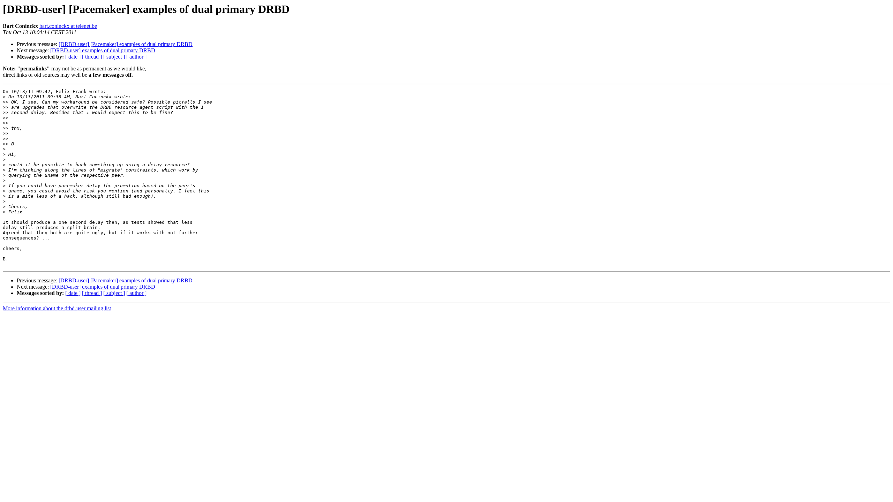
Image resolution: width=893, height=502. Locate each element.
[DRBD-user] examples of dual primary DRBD (102, 50)
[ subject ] (114, 57)
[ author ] (136, 57)
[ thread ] (92, 57)
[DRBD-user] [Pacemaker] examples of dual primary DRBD (126, 44)
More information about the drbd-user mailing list (57, 308)
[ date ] (73, 57)
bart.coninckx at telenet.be (68, 26)
